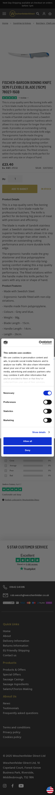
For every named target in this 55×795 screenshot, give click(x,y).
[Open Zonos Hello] (49, 789)
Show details (39, 432)
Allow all (27, 441)
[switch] (47, 402)
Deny (27, 450)
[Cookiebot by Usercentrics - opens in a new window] (39, 343)
